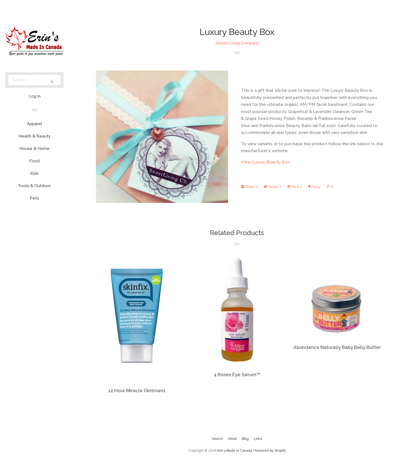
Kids (34, 173)
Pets (34, 198)
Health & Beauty (34, 136)
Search (217, 439)
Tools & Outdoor (34, 185)
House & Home (34, 148)
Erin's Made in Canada (234, 451)
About (232, 439)
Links (258, 439)
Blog (245, 439)
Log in (34, 96)
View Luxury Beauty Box (265, 162)
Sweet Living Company (237, 43)
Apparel (34, 123)
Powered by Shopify (270, 451)
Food (34, 160)
